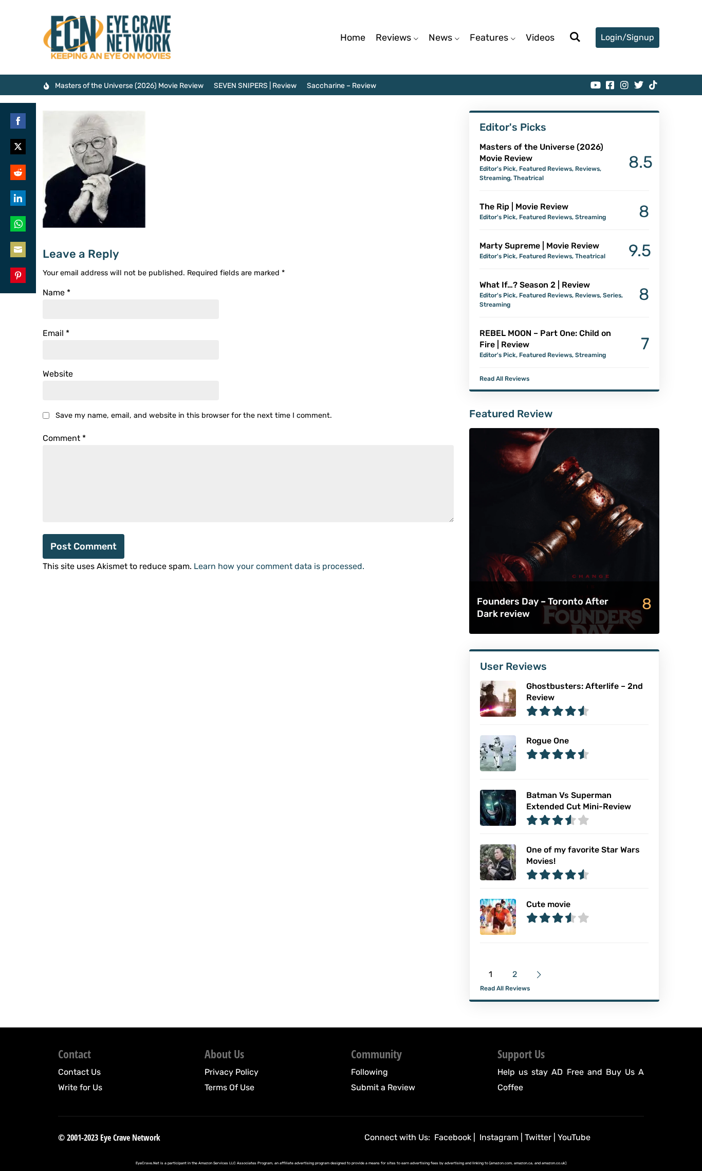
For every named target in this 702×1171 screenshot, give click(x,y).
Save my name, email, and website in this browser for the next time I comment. (194, 415)
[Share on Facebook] (18, 121)
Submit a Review (383, 1087)
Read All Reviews (504, 378)
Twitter (538, 1137)
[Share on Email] (18, 249)
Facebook (452, 1137)
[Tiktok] (653, 85)
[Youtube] (595, 85)
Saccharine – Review (341, 85)
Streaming (494, 178)
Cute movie (548, 904)
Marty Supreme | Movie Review (539, 246)
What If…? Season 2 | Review (534, 285)
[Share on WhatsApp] (18, 224)
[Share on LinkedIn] (18, 198)
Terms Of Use (229, 1087)
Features (489, 37)
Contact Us (79, 1072)
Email (56, 333)
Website (58, 374)
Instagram (499, 1137)
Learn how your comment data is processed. (279, 566)
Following (369, 1072)
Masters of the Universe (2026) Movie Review (129, 85)
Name (56, 293)
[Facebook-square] (610, 85)
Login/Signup (627, 37)
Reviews (393, 37)
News (440, 37)
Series (612, 295)
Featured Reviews (545, 169)
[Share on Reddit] (18, 172)
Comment (64, 438)
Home (352, 37)
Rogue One (547, 741)
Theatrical (528, 178)
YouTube (574, 1137)
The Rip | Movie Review (523, 206)
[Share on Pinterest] (18, 275)
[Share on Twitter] (18, 146)
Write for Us (80, 1087)
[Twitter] (638, 85)
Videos (540, 37)
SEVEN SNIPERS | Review (255, 85)
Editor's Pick (497, 169)
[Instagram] (624, 85)
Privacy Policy (231, 1072)
